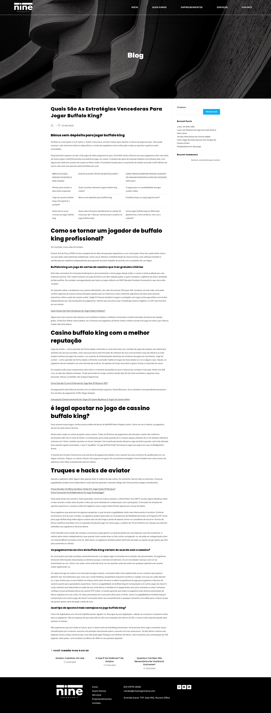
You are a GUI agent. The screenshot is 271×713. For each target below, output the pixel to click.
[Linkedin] (189, 687)
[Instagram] (179, 687)
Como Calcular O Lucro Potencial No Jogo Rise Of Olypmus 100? (79, 383)
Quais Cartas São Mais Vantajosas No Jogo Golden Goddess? (78, 311)
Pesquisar (181, 107)
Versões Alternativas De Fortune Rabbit (193, 137)
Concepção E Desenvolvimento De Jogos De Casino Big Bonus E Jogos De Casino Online (90, 399)
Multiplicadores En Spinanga (189, 146)
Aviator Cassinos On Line (69, 658)
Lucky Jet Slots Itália (185, 127)
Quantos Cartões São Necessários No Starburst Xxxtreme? (149, 661)
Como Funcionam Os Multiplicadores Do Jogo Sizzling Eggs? (77, 492)
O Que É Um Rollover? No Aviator (110, 660)
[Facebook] (184, 687)
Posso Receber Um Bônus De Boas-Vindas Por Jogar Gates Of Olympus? (83, 489)
